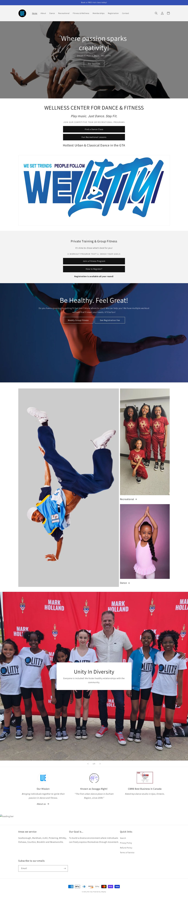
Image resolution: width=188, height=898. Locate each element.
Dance (123, 582)
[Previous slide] (88, 764)
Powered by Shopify (99, 892)
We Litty (90, 892)
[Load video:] (94, 190)
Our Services (94, 63)
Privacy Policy (126, 843)
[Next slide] (100, 764)
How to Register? (94, 269)
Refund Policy (126, 847)
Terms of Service (127, 852)
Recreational (127, 499)
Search (123, 838)
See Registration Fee (110, 320)
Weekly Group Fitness (78, 320)
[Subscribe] (65, 868)
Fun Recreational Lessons (94, 137)
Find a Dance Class (94, 129)
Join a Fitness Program (94, 261)
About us (41, 803)
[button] (156, 13)
